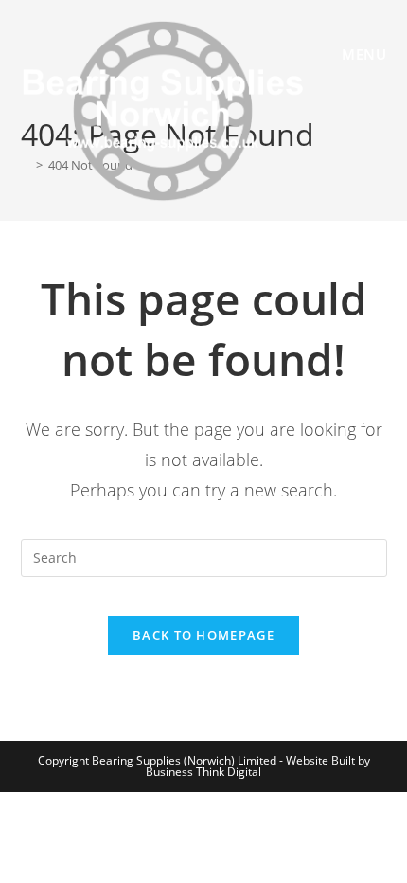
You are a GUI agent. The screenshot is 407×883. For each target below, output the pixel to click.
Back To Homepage (203, 634)
